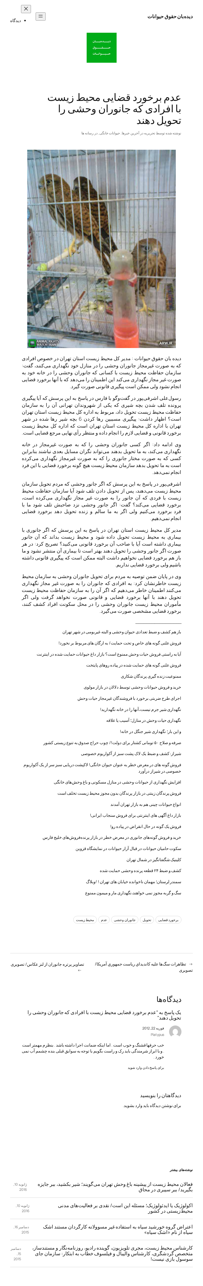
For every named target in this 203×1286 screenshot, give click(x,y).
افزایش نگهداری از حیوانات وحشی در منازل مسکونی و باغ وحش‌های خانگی (117, 782)
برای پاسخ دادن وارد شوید (146, 1067)
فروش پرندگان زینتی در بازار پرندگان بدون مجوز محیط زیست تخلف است (119, 793)
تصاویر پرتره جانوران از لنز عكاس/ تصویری (47, 964)
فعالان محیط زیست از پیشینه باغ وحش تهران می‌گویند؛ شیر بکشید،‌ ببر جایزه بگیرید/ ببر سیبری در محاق (115, 1187)
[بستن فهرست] (26, 9)
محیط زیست (85, 919)
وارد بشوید (133, 1105)
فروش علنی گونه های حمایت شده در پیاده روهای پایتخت (133, 665)
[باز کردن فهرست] (41, 16)
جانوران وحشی (125, 919)
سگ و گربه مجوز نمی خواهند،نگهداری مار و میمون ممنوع (133, 893)
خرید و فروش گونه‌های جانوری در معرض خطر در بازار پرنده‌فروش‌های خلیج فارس (112, 837)
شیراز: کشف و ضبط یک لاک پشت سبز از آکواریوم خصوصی (131, 753)
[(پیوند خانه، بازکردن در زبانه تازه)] (102, 48)
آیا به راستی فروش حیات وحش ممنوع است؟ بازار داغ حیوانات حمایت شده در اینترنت (109, 654)
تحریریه (149, 133)
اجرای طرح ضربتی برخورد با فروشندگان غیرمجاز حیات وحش (129, 698)
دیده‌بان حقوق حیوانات (170, 16)
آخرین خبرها (130, 133)
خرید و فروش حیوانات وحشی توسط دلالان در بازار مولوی (132, 687)
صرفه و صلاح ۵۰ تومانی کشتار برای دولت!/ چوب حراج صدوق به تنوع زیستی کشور (112, 742)
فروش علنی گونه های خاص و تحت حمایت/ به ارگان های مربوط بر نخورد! (119, 643)
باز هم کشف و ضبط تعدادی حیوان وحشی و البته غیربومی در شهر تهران (121, 632)
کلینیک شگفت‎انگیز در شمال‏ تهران (154, 859)
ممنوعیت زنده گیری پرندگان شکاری (151, 676)
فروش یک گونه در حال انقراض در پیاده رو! (145, 826)
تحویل (147, 919)
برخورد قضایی (168, 919)
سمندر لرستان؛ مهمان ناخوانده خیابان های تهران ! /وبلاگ (133, 881)
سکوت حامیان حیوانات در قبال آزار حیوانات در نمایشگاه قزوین (128, 848)
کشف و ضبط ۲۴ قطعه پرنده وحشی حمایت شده (140, 870)
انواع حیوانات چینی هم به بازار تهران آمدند (145, 804)
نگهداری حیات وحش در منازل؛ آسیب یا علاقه (143, 720)
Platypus (157, 1034)
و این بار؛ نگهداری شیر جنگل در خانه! (150, 731)
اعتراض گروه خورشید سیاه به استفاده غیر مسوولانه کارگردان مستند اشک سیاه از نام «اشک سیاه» (118, 1229)
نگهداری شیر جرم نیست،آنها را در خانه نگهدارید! (140, 709)
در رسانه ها (89, 133)
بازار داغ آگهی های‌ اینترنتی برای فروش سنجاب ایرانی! (135, 815)
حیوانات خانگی (109, 133)
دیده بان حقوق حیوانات (157, 358)
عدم (104, 919)
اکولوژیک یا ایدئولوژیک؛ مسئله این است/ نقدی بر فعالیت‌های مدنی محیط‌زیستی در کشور (125, 1208)
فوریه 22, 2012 (153, 1028)
